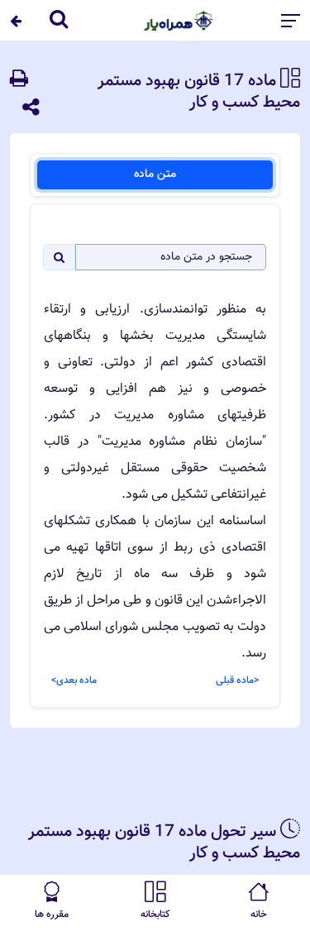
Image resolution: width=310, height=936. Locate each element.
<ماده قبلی (237, 680)
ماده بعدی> (74, 680)
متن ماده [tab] (155, 174)
